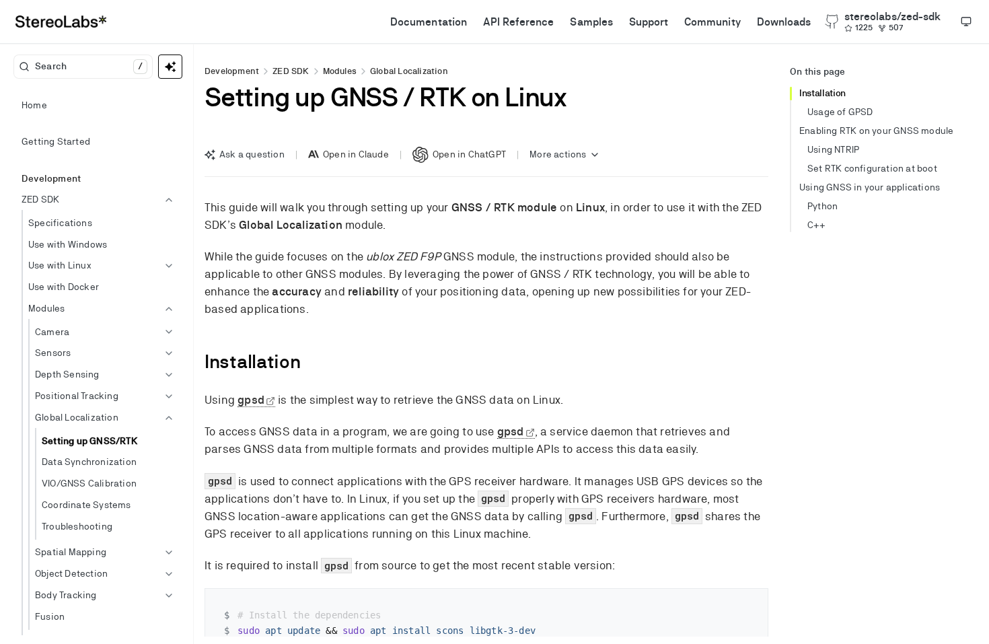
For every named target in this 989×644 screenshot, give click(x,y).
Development (232, 71)
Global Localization (409, 71)
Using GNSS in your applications (869, 187)
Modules (340, 71)
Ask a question (252, 154)
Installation (822, 92)
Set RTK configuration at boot (872, 168)
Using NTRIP (833, 149)
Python (822, 206)
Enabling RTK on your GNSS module (876, 130)
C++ (816, 224)
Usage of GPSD (840, 111)
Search (89, 66)
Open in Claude (356, 154)
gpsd (250, 399)
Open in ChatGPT (469, 154)
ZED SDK (290, 71)
